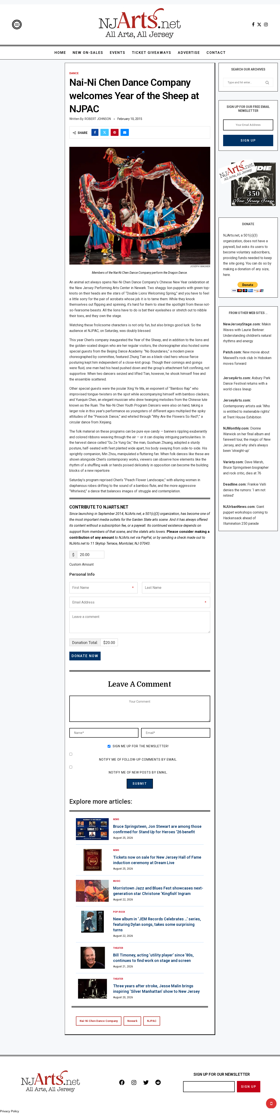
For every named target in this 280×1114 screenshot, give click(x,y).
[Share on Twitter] (104, 132)
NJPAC (151, 1021)
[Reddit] (157, 1082)
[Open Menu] (17, 24)
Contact (216, 53)
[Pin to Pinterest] (115, 132)
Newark (132, 1021)
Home (60, 53)
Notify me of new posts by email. (138, 772)
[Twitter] (259, 24)
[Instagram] (266, 24)
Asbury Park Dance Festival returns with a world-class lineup (246, 383)
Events (117, 53)
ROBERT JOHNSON (98, 119)
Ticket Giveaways (151, 53)
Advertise (189, 53)
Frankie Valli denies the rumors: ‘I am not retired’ (244, 490)
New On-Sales (88, 53)
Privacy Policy (9, 1111)
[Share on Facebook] (94, 132)
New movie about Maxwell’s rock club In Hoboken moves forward (247, 357)
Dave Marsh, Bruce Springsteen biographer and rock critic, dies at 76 (246, 467)
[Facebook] (253, 24)
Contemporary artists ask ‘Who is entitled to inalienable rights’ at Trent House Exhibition (246, 411)
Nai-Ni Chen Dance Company (99, 1021)
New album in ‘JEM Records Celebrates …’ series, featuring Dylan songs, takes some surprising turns (157, 924)
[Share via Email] (125, 132)
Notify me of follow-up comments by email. (138, 759)
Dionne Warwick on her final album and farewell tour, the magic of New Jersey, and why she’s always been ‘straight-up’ (247, 439)
